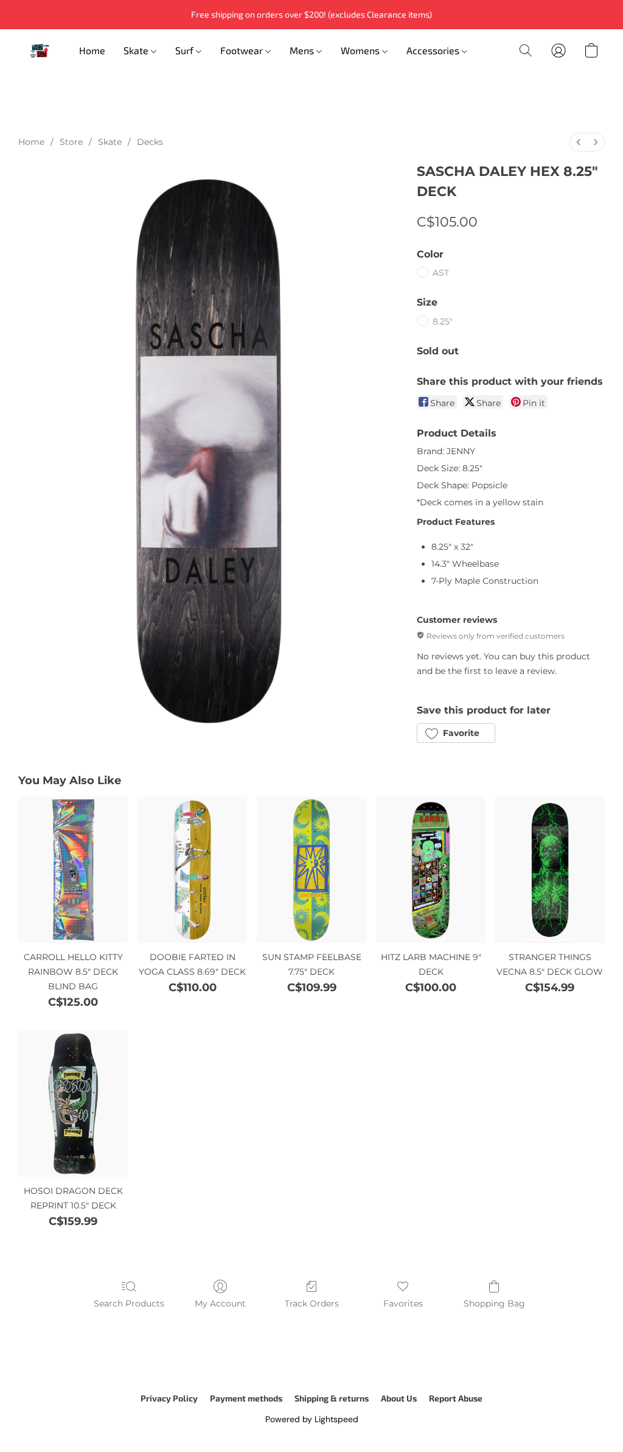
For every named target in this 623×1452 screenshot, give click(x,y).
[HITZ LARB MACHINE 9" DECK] (431, 870)
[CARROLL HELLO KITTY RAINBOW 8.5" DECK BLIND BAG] (73, 870)
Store (71, 141)
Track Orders (312, 1303)
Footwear (242, 50)
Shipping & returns (331, 1398)
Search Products (129, 1303)
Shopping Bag (494, 1303)
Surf (185, 50)
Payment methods (246, 1398)
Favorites (403, 1303)
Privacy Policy (169, 1398)
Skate (137, 50)
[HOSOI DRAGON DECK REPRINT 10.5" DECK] (73, 1104)
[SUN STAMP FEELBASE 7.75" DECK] (311, 870)
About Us (399, 1398)
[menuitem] (578, 142)
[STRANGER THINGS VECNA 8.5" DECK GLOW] (550, 870)
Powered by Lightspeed (311, 1419)
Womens (361, 50)
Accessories (434, 50)
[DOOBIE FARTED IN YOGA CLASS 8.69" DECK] (192, 870)
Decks (150, 141)
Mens (303, 50)
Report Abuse (455, 1398)
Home (92, 50)
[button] (39, 50)
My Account (220, 1303)
